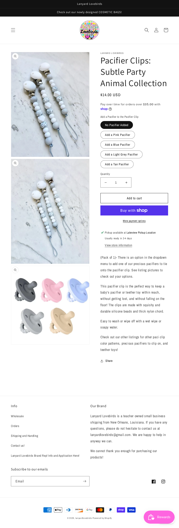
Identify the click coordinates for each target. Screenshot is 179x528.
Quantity (105, 174)
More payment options (134, 221)
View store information (118, 245)
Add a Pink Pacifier (117, 135)
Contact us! (18, 446)
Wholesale (17, 416)
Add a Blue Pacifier (117, 145)
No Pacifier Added (116, 125)
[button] (13, 30)
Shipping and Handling (24, 436)
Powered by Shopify (102, 518)
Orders (15, 426)
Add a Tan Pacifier (117, 164)
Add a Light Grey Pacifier (121, 154)
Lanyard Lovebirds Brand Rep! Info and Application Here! (45, 456)
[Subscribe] (84, 481)
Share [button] (109, 361)
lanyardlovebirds (84, 518)
